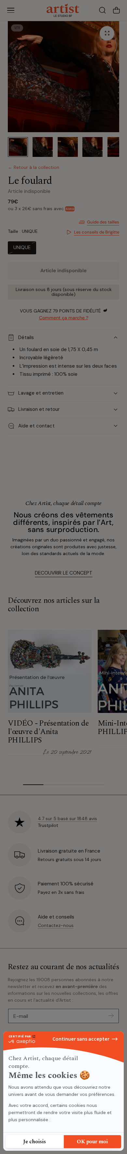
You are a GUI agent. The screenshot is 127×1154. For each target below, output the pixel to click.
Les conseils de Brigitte (96, 232)
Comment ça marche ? (63, 318)
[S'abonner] (111, 1015)
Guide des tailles (103, 222)
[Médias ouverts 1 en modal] (107, 33)
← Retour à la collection (33, 167)
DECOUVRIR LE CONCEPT (63, 573)
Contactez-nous (56, 925)
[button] (11, 10)
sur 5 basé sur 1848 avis (67, 818)
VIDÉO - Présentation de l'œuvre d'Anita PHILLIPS (48, 732)
